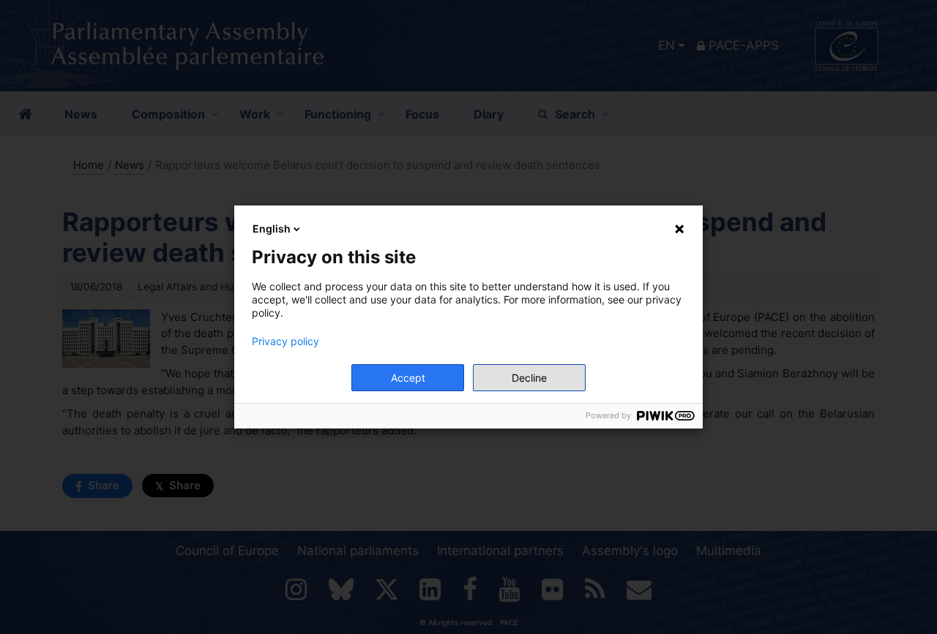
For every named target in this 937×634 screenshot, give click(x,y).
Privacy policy (285, 341)
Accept (408, 377)
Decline (529, 377)
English (272, 228)
